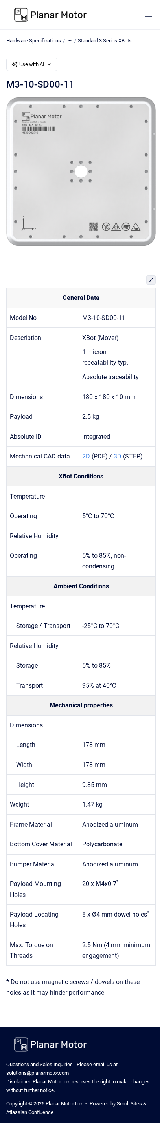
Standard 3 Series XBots (105, 41)
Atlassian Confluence (29, 1112)
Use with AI (31, 64)
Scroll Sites (129, 1104)
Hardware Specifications (33, 41)
